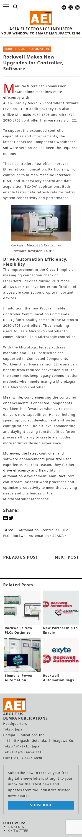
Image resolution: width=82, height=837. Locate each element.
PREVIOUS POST (20, 557)
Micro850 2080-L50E (32, 114)
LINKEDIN (16, 827)
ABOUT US (13, 713)
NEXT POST (67, 557)
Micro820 (36, 103)
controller (50, 530)
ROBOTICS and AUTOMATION (27, 49)
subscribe (41, 805)
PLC (6, 535)
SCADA (58, 535)
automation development (25, 476)
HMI (66, 530)
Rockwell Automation (31, 535)
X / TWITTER (18, 830)
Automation (29, 530)
